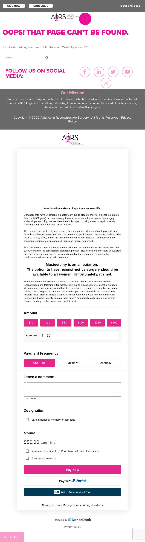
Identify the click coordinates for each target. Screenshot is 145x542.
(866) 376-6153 (130, 6)
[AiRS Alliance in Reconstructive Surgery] (65, 17)
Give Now (13, 5)
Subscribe (40, 5)
